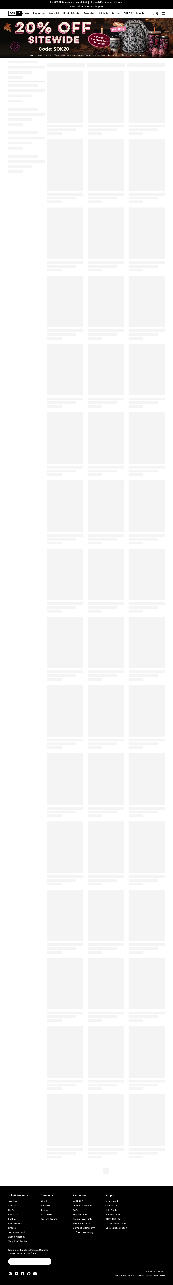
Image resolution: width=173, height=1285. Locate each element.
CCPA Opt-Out (113, 1219)
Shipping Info (80, 1214)
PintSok (12, 1227)
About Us (45, 1201)
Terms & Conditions (135, 1275)
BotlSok (12, 1219)
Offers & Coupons (82, 1205)
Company (47, 1195)
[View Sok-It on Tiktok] (16, 1274)
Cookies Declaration (116, 1227)
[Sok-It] (15, 13)
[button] (54, 13)
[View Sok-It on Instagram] (10, 1274)
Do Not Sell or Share (116, 1223)
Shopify (161, 1271)
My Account (111, 1201)
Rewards (45, 1205)
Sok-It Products (18, 1195)
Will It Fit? (78, 1201)
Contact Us (111, 1205)
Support (110, 1195)
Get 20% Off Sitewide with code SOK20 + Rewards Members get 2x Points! (86, 2)
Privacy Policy (120, 1275)
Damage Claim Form (84, 1227)
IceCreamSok (15, 1223)
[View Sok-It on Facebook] (23, 1274)
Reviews (45, 1210)
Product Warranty (82, 1219)
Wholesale (46, 1214)
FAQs (76, 1210)
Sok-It (155, 1271)
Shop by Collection (18, 1241)
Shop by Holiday (16, 1236)
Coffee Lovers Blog (83, 1232)
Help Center (111, 1210)
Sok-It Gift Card (16, 1232)
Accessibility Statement (155, 1275)
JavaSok (12, 1201)
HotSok (12, 1210)
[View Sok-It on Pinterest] (29, 1274)
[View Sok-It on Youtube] (35, 1274)
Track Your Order (82, 1223)
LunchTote (13, 1214)
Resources (79, 1195)
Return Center (113, 1214)
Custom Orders (49, 1219)
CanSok (12, 1205)
